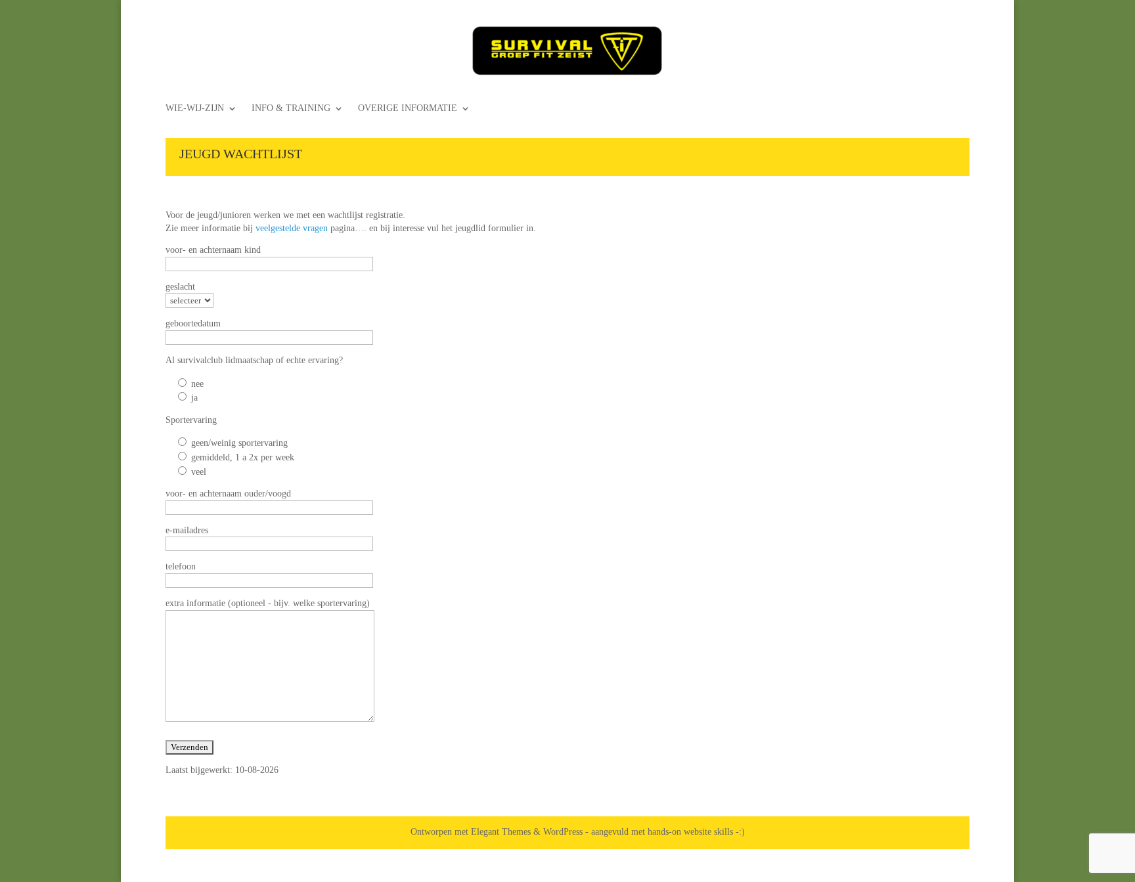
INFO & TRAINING (291, 108)
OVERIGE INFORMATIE (407, 108)
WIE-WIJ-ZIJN (195, 108)
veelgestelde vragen (292, 228)
